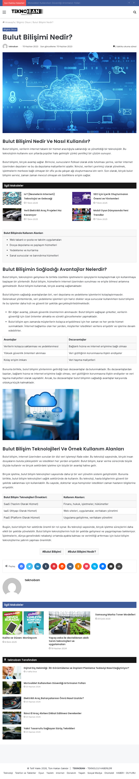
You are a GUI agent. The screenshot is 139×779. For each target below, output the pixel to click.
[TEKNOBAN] (27, 12)
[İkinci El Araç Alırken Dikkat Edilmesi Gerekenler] (12, 718)
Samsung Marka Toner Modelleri (115, 614)
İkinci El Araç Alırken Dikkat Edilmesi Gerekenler (53, 713)
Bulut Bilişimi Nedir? (83, 551)
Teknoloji (8, 773)
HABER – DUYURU (126, 773)
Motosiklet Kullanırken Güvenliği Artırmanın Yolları (55, 683)
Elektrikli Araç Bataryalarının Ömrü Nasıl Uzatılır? (53, 3)
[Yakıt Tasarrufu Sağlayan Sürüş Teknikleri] (12, 733)
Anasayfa (10, 22)
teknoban (13, 46)
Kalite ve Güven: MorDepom (20, 637)
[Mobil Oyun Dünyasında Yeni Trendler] (81, 214)
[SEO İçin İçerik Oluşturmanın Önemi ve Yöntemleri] (81, 198)
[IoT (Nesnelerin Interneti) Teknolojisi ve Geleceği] (12, 198)
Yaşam (81, 773)
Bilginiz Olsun (24, 22)
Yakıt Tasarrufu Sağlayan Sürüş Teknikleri (49, 728)
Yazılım (50, 773)
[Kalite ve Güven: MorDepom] (23, 623)
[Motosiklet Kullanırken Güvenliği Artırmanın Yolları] (12, 687)
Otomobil (109, 773)
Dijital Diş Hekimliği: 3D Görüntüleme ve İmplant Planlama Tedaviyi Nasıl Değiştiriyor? (76, 668)
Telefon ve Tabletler (25, 773)
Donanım (71, 773)
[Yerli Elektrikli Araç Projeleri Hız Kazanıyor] (12, 214)
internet (60, 773)
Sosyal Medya (94, 773)
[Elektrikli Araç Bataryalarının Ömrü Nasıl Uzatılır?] (12, 703)
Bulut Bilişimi (52, 551)
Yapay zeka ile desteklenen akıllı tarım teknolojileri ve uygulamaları (69, 641)
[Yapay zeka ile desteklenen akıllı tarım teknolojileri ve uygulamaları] (69, 623)
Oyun (41, 773)
